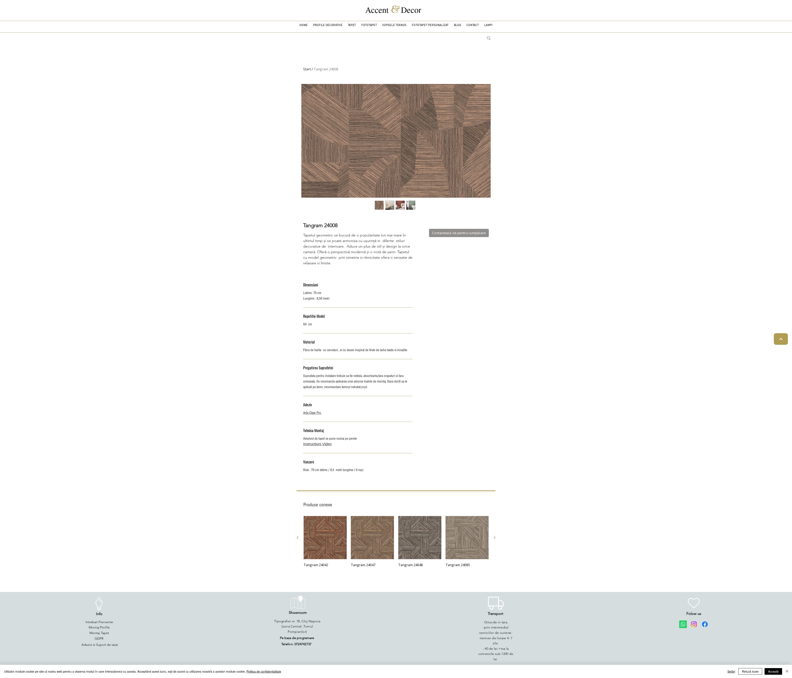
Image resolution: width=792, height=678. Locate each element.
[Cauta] (489, 38)
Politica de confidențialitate (263, 671)
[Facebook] (705, 624)
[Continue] (781, 339)
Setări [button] (731, 671)
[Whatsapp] (683, 624)
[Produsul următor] (494, 537)
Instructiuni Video (317, 444)
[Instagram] (694, 624)
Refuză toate (750, 671)
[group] (396, 542)
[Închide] (787, 671)
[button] (328, 25)
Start (307, 69)
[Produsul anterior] (297, 537)
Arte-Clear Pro (312, 413)
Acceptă (773, 671)
